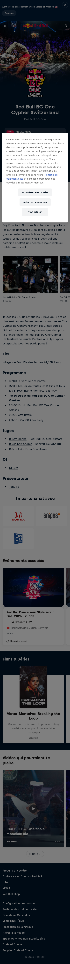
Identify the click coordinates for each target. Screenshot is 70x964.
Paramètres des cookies (35, 192)
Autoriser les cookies (35, 202)
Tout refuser (35, 212)
